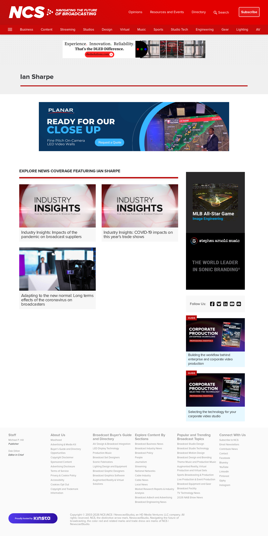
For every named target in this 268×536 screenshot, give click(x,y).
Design (107, 29)
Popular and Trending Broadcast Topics (194, 437)
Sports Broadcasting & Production (195, 475)
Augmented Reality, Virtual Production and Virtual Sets (192, 468)
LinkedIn (224, 471)
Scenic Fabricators (103, 462)
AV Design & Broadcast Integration (111, 444)
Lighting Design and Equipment (110, 466)
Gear (225, 29)
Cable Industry (143, 475)
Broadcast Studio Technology (193, 448)
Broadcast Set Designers (106, 457)
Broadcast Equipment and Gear (194, 484)
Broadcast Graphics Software (109, 475)
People (139, 457)
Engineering (205, 29)
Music (141, 29)
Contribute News (228, 449)
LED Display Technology (106, 448)
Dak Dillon (14, 451)
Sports (158, 29)
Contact (223, 453)
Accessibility (57, 480)
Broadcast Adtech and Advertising (153, 497)
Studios (88, 29)
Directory (199, 12)
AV (258, 29)
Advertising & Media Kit (63, 444)
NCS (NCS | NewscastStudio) (117, 515)
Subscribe (249, 12)
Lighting (242, 29)
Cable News (141, 480)
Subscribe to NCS (229, 440)
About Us (58, 435)
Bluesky (223, 462)
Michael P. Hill (16, 440)
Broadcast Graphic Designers (108, 471)
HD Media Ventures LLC (154, 515)
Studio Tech (179, 29)
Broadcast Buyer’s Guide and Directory (112, 437)
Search (223, 12)
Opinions (135, 12)
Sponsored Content (61, 462)
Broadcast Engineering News (150, 502)
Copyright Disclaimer (62, 457)
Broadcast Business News (149, 444)
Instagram (224, 485)
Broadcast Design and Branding (194, 457)
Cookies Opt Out (60, 484)
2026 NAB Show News (190, 497)
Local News (141, 484)
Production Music (102, 453)
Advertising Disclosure (63, 466)
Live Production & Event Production (196, 479)
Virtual (124, 29)
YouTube (223, 467)
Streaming (67, 29)
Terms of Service (60, 471)
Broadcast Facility (186, 488)
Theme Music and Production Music (196, 462)
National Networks (145, 471)
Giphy (222, 480)
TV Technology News (188, 493)
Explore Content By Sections (150, 437)
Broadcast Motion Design (191, 453)
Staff (12, 435)
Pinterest (224, 476)
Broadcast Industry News (148, 448)
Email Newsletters (229, 444)
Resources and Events (167, 12)
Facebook (224, 458)
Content (46, 29)
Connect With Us (232, 435)
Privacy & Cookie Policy (63, 475)
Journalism (141, 462)
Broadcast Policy (144, 453)
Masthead (56, 440)
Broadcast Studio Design (190, 444)
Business (26, 29)
